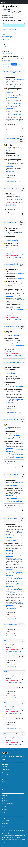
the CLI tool (11, 127)
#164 (15, 345)
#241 (14, 169)
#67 (14, 589)
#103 (22, 555)
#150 (14, 399)
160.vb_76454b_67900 (11, 419)
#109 (18, 493)
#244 (19, 165)
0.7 (5, 641)
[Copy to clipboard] (22, 129)
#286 (7, 92)
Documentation (6, 64)
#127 (22, 449)
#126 (14, 454)
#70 (14, 531)
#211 (21, 245)
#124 (14, 457)
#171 (14, 335)
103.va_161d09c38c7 (10, 624)
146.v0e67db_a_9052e (11, 474)
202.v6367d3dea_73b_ (11, 188)
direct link (13, 131)
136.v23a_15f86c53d (10, 518)
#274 (15, 106)
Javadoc (4, 41)
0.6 (5, 656)
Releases (14, 64)
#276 (11, 103)
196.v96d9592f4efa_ (10, 222)
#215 (20, 232)
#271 (17, 81)
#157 (14, 386)
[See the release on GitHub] (19, 72)
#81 (14, 578)
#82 (16, 528)
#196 (15, 299)
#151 (22, 394)
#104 (15, 559)
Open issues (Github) (7, 36)
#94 (22, 567)
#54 (11, 540)
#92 (17, 564)
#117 (15, 501)
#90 (22, 573)
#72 (14, 581)
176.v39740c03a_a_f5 (10, 326)
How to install (6, 9)
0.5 (5, 687)
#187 (15, 309)
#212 (7, 240)
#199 (14, 285)
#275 (11, 114)
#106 (7, 553)
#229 (15, 204)
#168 (15, 342)
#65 (7, 537)
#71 (14, 583)
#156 (10, 373)
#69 (21, 584)
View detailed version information (9, 29)
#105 (19, 548)
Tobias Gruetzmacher (7, 53)
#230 (22, 199)
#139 (15, 435)
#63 (20, 532)
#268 (7, 86)
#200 (18, 295)
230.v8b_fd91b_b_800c (11, 72)
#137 (7, 438)
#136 (22, 446)
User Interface (5, 48)
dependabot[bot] (14, 97)
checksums (18, 131)
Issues (19, 64)
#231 (19, 196)
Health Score (15, 66)
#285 (7, 97)
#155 (15, 393)
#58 (14, 602)
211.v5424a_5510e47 (10, 138)
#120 (18, 482)
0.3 (5, 718)
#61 (21, 603)
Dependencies (6, 66)
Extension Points (6, 39)
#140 (22, 443)
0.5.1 (5, 672)
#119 (12, 485)
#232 (18, 155)
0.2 (5, 734)
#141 (22, 427)
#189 (10, 306)
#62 (7, 592)
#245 (21, 148)
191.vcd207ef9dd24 (10, 264)
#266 (11, 120)
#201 (18, 273)
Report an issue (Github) (7, 37)
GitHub (3, 34)
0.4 (5, 703)
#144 (7, 402)
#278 (15, 79)
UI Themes (4, 46)
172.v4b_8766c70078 (10, 362)
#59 (8, 608)
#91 (14, 572)
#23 (9, 599)
